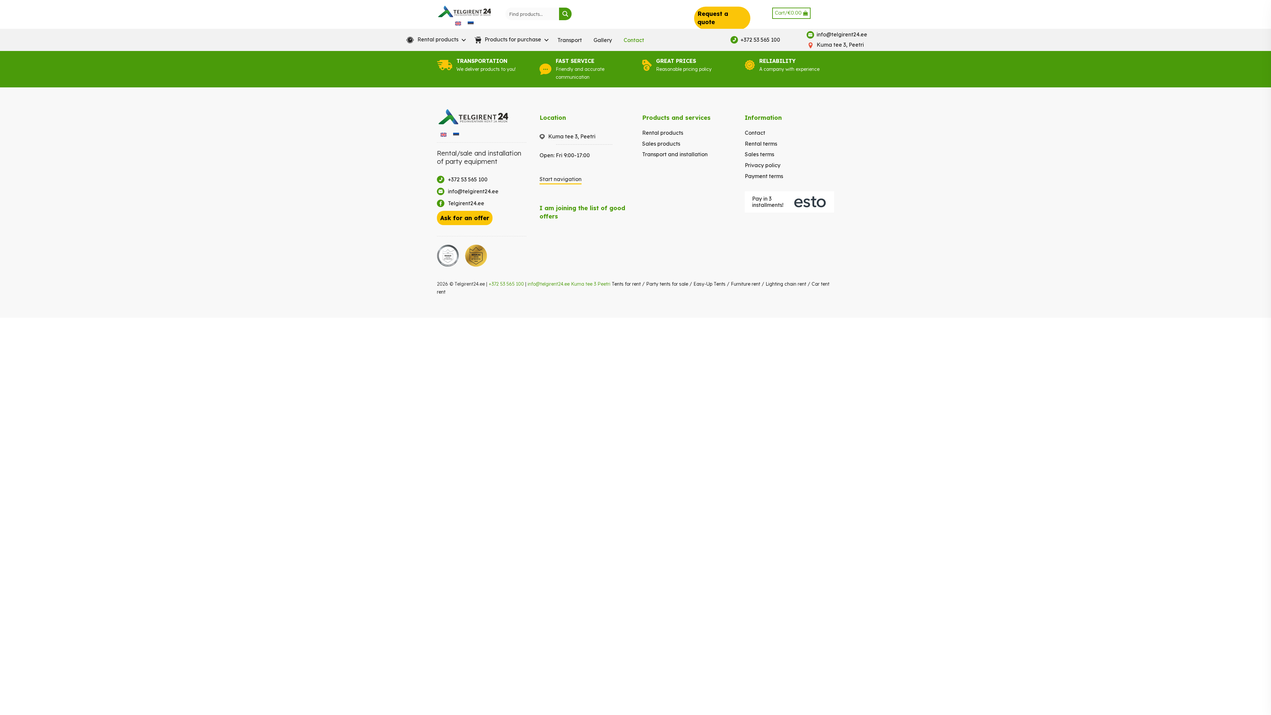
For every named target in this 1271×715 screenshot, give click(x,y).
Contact (634, 40)
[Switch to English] (458, 23)
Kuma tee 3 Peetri (590, 284)
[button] (434, 40)
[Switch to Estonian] (470, 23)
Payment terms (764, 176)
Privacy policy (762, 165)
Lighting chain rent (786, 284)
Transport (569, 40)
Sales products (661, 143)
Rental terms (761, 143)
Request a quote (712, 18)
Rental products (662, 132)
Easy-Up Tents (709, 284)
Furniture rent (745, 284)
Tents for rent (626, 284)
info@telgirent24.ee (549, 284)
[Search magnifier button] (565, 14)
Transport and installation (675, 154)
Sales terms (759, 154)
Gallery (602, 40)
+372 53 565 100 (506, 284)
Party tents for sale (667, 284)
